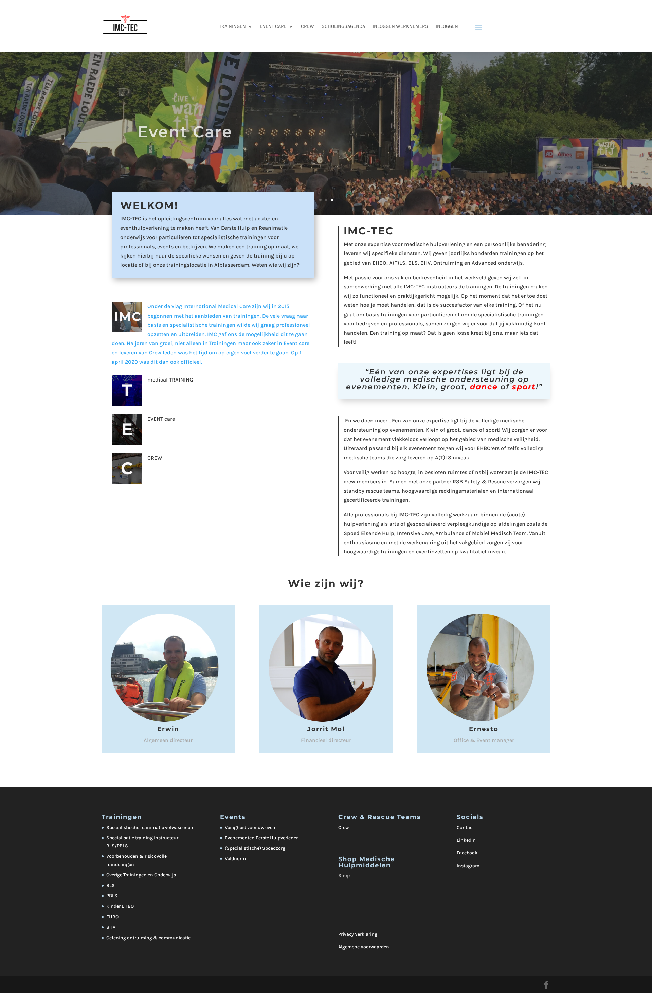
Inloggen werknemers (400, 26)
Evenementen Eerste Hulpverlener (261, 838)
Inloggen (447, 26)
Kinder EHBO (120, 906)
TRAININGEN (232, 26)
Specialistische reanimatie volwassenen (149, 827)
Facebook (467, 853)
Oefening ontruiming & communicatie (148, 938)
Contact (465, 827)
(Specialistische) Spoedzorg (255, 848)
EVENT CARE (273, 26)
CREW (307, 26)
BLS (110, 885)
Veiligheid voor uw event (251, 827)
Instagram (468, 866)
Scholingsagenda (343, 26)
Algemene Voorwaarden (363, 947)
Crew (343, 827)
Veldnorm (235, 859)
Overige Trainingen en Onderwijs (141, 875)
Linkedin (466, 840)
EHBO (112, 917)
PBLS (111, 896)
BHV (110, 927)
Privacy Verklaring (357, 934)
